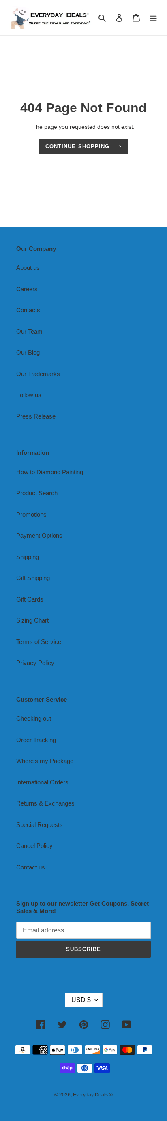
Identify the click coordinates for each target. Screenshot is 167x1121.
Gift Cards (29, 599)
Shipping (27, 556)
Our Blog (28, 352)
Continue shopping (77, 146)
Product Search (37, 493)
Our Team (29, 331)
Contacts (28, 310)
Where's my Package (44, 760)
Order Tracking (36, 739)
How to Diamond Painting (49, 472)
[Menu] (153, 17)
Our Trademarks (38, 373)
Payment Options (39, 535)
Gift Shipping (33, 577)
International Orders (42, 782)
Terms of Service (38, 641)
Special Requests (39, 824)
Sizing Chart (32, 620)
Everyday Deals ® (93, 1095)
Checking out (33, 718)
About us (28, 267)
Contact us (30, 867)
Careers (27, 289)
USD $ (81, 1000)
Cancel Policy (34, 845)
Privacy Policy (35, 662)
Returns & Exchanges (45, 803)
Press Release (36, 416)
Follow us (28, 394)
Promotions (31, 514)
